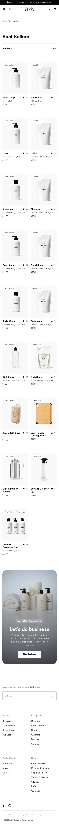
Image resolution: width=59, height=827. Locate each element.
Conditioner (8, 265)
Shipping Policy (39, 773)
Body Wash (8, 321)
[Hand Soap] (15, 78)
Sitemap (35, 782)
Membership (8, 726)
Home (4, 21)
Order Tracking (38, 764)
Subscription (8, 730)
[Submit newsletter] (52, 696)
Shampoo (7, 209)
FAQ (33, 786)
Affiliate (6, 768)
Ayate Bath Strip (11, 433)
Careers (6, 773)
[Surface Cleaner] (44, 469)
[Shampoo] (15, 190)
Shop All (6, 721)
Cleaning (35, 735)
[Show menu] (4, 9)
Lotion (5, 154)
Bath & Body (37, 726)
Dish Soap (8, 377)
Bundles (35, 739)
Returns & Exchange (41, 768)
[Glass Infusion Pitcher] (15, 469)
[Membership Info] (50, 2)
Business (6, 735)
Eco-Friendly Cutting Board (38, 434)
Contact (35, 791)
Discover (35, 721)
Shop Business (29, 654)
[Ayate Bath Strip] (15, 414)
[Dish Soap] (15, 358)
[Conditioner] (15, 246)
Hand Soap (8, 98)
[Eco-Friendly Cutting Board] (44, 414)
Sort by (6, 49)
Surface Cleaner (40, 489)
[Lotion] (15, 134)
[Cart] (55, 9)
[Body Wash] (15, 302)
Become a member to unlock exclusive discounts (27, 2)
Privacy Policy (24, 815)
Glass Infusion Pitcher (10, 490)
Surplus (35, 744)
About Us (7, 764)
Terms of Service (39, 777)
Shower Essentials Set (10, 546)
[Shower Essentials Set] (15, 525)
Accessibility (36, 815)
